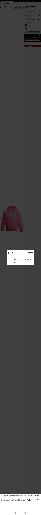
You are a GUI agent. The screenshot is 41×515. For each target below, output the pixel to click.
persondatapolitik (18, 500)
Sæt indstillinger (31, 512)
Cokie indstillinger (12, 500)
